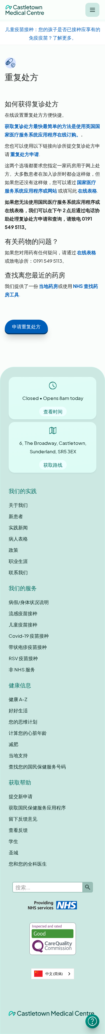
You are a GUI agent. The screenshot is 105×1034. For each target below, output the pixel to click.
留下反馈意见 (23, 819)
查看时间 (52, 411)
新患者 (16, 516)
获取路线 (52, 465)
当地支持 (18, 755)
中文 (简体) (54, 973)
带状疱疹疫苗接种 (28, 647)
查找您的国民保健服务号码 (37, 766)
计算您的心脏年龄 (28, 733)
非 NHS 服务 (22, 669)
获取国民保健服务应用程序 (37, 807)
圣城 (13, 852)
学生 (13, 841)
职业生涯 (18, 561)
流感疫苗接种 (23, 613)
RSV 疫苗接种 (23, 658)
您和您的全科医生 (28, 864)
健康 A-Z (18, 699)
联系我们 (18, 572)
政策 (13, 550)
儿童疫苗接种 (23, 624)
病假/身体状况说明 (29, 602)
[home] (25, 10)
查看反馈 (18, 830)
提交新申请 (20, 796)
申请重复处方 (26, 326)
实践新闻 (18, 527)
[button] (92, 10)
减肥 (13, 744)
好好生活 (18, 710)
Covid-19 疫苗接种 (29, 636)
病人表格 (18, 539)
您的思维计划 (23, 722)
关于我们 (18, 505)
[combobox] (52, 973)
